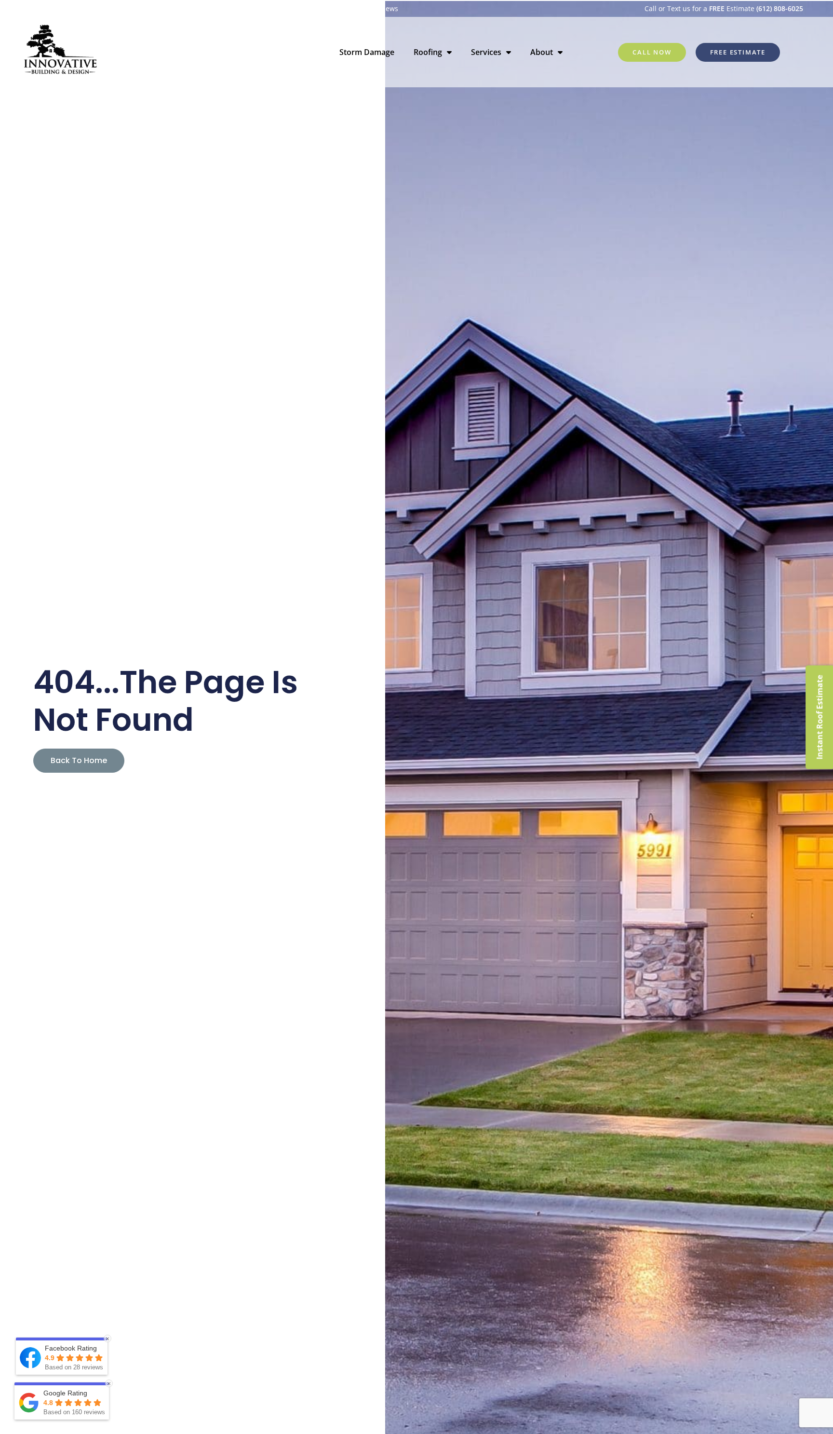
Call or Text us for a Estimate (724, 8)
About (541, 52)
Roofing (428, 52)
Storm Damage (366, 52)
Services (486, 52)
